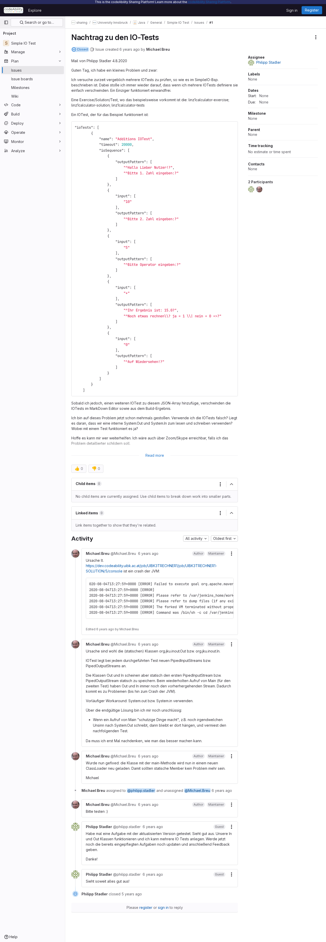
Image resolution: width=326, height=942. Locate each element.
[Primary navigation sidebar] (6, 22)
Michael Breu (158, 49)
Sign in (291, 10)
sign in (163, 907)
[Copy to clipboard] (232, 127)
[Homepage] (13, 10)
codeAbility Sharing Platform (209, 2)
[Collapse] (231, 484)
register (145, 907)
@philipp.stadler (141, 790)
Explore (35, 10)
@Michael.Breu (197, 790)
